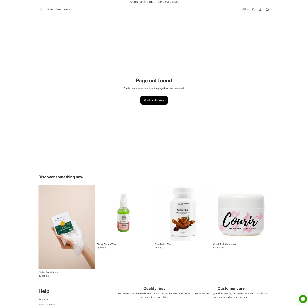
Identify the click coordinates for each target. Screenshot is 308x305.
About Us (43, 299)
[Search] (253, 9)
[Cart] (267, 9)
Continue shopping (154, 100)
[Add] (90, 264)
